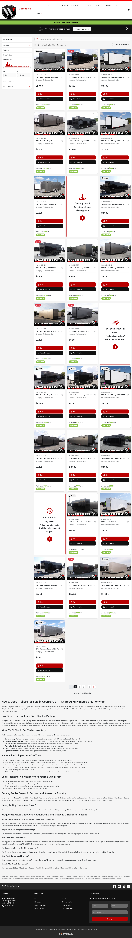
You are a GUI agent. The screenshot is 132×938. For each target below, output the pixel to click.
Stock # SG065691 (41, 328)
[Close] (127, 28)
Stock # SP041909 (106, 582)
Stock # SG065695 (41, 392)
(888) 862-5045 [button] (10, 906)
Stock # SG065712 (74, 74)
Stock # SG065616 (106, 74)
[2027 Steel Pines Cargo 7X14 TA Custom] (82, 504)
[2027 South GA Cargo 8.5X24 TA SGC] (82, 60)
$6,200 (39, 212)
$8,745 (72, 403)
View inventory (39, 899)
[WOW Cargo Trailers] (9, 9)
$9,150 (39, 594)
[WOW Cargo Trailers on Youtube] (118, 886)
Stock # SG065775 (106, 138)
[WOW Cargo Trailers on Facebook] (113, 886)
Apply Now (40, 108)
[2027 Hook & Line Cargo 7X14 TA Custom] (82, 377)
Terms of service (67, 908)
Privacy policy (39, 908)
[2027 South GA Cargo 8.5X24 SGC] (115, 377)
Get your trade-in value (82, 29)
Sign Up (109, 919)
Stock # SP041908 (74, 519)
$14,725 (105, 594)
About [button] (37, 13)
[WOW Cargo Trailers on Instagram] (123, 886)
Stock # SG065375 (74, 265)
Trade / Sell (64, 6)
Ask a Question (45, 99)
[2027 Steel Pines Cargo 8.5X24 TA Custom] (49, 60)
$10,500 (72, 276)
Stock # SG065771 (106, 392)
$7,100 (39, 276)
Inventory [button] (38, 6)
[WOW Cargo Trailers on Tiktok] (128, 886)
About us (65, 899)
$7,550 (72, 530)
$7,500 (39, 657)
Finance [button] (51, 6)
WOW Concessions (112, 6)
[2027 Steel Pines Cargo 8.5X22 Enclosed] (115, 568)
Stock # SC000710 (41, 201)
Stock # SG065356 (74, 455)
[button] (62, 77)
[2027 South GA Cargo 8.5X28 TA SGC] (82, 123)
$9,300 (72, 85)
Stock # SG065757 (74, 582)
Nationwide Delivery (95, 6)
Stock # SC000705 (74, 328)
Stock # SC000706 (41, 265)
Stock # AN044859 (106, 519)
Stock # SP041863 (41, 582)
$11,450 (39, 85)
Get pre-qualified (40, 905)
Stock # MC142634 (41, 646)
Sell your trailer (67, 902)
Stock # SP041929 (41, 74)
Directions (37, 902)
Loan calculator (67, 905)
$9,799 (104, 403)
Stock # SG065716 (41, 455)
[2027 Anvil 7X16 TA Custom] (115, 504)
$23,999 (72, 594)
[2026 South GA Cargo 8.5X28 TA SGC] (82, 250)
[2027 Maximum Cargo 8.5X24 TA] (49, 631)
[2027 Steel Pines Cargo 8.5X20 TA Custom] (115, 441)
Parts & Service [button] (76, 6)
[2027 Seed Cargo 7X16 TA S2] (49, 187)
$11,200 (72, 149)
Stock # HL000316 (74, 392)
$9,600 (104, 212)
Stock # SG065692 (106, 265)
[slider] (3, 68)
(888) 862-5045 (26, 9)
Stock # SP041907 (106, 455)
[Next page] (94, 687)
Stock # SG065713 (106, 201)
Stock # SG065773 (74, 138)
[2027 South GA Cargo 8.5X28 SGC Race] (82, 568)
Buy (41, 94)
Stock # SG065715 (41, 138)
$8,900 (104, 466)
